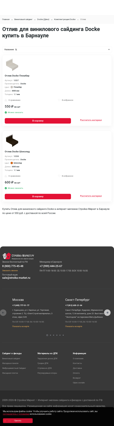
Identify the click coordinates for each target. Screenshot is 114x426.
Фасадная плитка (10, 373)
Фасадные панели (10, 363)
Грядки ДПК (43, 363)
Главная (6, 19)
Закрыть (108, 423)
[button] (107, 312)
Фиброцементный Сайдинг (14, 368)
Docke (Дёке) (43, 19)
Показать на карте (20, 326)
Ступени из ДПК (45, 368)
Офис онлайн (79, 383)
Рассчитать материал (91, 120)
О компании (78, 358)
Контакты (77, 363)
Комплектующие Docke (64, 19)
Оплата (76, 373)
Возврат (77, 378)
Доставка (77, 368)
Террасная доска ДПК (47, 358)
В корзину (37, 120)
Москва (18, 300)
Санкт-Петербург (77, 300)
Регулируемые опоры (47, 373)
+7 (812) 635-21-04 (73, 305)
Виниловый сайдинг (23, 19)
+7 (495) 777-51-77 (20, 305)
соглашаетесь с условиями (16, 414)
